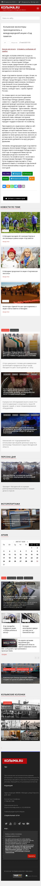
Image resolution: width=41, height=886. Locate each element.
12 (15, 554)
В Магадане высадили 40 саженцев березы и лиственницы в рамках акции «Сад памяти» (19, 237)
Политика (20, 578)
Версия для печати (9, 49)
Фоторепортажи (10, 504)
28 (26, 561)
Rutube (5, 178)
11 (9, 554)
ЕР (5, 42)
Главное (15, 374)
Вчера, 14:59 (6, 620)
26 (15, 561)
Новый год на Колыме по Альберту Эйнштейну (29, 728)
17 (4, 558)
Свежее (4, 578)
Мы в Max (6, 174)
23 (37, 558)
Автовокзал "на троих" (12, 713)
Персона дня (8, 457)
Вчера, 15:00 (7, 583)
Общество (14, 42)
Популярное (5, 330)
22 (31, 558)
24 (4, 561)
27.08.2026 (7, 335)
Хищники (34, 374)
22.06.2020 (5, 301)
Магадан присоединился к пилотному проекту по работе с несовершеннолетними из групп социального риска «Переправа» (21, 677)
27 (20, 561)
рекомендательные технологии (17, 851)
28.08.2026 (7, 415)
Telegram (17, 174)
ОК (32, 178)
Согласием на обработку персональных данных (18, 848)
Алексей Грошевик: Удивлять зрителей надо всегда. (10, 738)
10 (4, 554)
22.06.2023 (5, 230)
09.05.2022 (5, 266)
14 (26, 554)
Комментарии (14, 330)
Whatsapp (28, 174)
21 (26, 558)
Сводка (4, 654)
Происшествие (11, 578)
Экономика (18, 335)
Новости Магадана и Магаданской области (14, 9)
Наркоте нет (30, 583)
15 (31, 554)
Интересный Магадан (19, 178)
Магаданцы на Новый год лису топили (10, 728)
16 (37, 554)
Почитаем (7, 703)
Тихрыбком (33, 464)
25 (9, 561)
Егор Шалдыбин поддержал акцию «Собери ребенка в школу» (10, 629)
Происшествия (24, 374)
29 (31, 561)
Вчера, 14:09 (26, 620)
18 (9, 558)
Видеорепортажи (10, 669)
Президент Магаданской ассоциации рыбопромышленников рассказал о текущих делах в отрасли (18, 489)
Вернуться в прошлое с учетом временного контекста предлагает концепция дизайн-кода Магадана (19, 521)
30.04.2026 (7, 464)
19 (15, 558)
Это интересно (28, 578)
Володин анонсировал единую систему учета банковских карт (30, 629)
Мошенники (35, 415)
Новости (15, 464)
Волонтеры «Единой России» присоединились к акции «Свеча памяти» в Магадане (20, 307)
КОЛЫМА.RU (10, 7)
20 (20, 558)
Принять (31, 856)
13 (20, 554)
